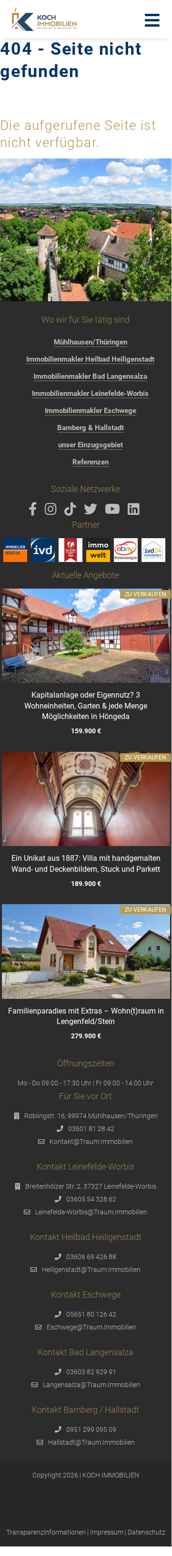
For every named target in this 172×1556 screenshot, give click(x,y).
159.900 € (86, 731)
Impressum (106, 1532)
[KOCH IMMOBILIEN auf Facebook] (34, 511)
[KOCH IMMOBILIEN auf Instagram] (52, 511)
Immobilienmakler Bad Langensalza (90, 376)
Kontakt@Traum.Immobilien (91, 1141)
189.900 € (86, 883)
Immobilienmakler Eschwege (90, 410)
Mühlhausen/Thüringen (90, 342)
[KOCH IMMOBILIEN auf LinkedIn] (135, 511)
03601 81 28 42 (91, 1129)
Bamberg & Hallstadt (90, 427)
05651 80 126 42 (91, 1314)
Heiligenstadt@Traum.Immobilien (91, 1269)
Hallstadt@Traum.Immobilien (91, 1442)
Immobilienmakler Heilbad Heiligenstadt (90, 359)
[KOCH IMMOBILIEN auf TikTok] (72, 511)
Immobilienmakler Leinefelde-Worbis (90, 393)
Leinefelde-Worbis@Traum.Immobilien (91, 1212)
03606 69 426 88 (91, 1257)
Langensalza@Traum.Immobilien (91, 1385)
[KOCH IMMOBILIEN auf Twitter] (92, 511)
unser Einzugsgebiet (90, 445)
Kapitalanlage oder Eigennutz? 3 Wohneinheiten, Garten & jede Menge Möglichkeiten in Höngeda (85, 705)
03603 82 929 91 (91, 1372)
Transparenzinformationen (46, 1532)
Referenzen (90, 462)
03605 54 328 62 (91, 1199)
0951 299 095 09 (91, 1429)
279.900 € (86, 1036)
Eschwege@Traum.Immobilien (91, 1327)
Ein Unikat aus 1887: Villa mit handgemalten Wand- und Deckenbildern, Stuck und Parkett (85, 863)
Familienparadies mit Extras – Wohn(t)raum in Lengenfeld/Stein (85, 1016)
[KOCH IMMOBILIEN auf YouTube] (114, 511)
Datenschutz (146, 1532)
